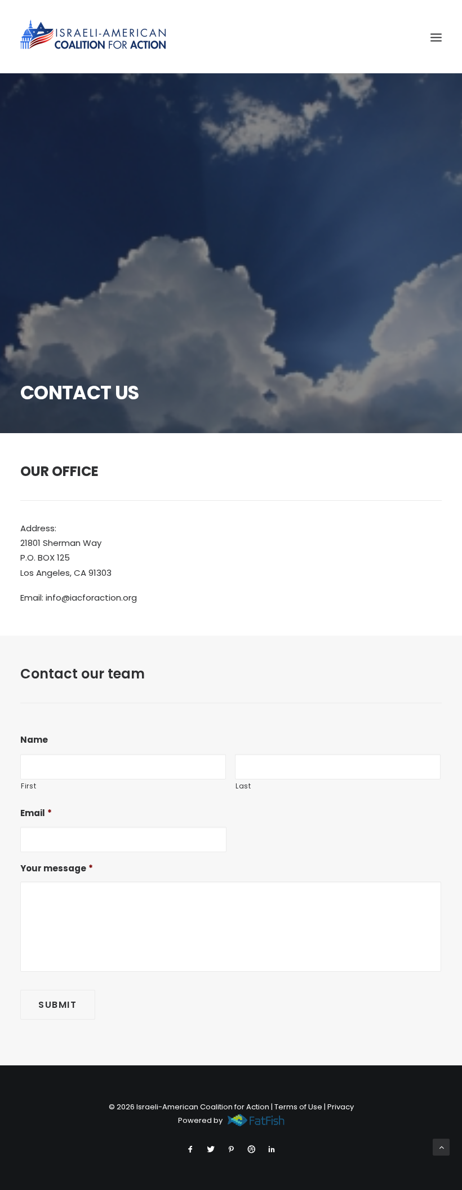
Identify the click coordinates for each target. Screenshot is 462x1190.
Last (243, 786)
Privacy (340, 1106)
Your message (56, 868)
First (28, 786)
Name (34, 740)
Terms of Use (298, 1106)
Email (36, 813)
